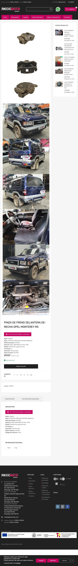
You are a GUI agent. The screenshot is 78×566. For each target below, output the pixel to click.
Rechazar (53, 560)
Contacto (67, 17)
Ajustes (64, 560)
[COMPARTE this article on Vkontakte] (27, 375)
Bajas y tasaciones (53, 17)
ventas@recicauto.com (11, 517)
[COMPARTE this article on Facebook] (14, 375)
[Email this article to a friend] (31, 375)
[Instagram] (58, 507)
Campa (25, 17)
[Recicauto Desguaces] (9, 9)
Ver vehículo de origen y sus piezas (18, 334)
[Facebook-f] (67, 507)
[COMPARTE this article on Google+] (20, 375)
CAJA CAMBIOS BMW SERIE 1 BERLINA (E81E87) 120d (68, 71)
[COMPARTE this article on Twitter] (17, 375)
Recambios (15, 17)
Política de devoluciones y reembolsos (46, 492)
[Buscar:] (39, 9)
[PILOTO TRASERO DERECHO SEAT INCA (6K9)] (59, 61)
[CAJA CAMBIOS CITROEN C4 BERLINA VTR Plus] (59, 84)
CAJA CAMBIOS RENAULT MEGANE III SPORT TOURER (69, 33)
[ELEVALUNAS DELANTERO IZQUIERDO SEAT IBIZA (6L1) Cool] (59, 48)
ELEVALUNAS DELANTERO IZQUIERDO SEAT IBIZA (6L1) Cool (69, 46)
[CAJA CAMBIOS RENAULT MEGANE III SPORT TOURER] (59, 32)
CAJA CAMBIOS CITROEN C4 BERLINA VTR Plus (68, 85)
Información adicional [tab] (30, 399)
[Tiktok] (63, 507)
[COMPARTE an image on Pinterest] (24, 375)
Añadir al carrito (21, 366)
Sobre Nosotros (37, 17)
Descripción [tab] (9, 399)
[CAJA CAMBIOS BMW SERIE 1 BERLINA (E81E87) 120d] (59, 71)
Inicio (5, 17)
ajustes (18, 563)
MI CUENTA (71, 2)
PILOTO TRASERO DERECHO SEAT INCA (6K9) (69, 59)
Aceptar (41, 560)
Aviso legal (45, 483)
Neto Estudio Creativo (16, 544)
